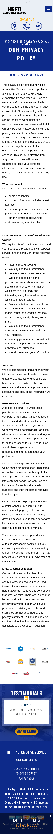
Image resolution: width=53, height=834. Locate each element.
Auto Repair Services (26, 759)
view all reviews (26, 731)
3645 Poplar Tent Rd (30, 41)
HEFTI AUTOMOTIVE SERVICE (26, 75)
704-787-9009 (10, 41)
